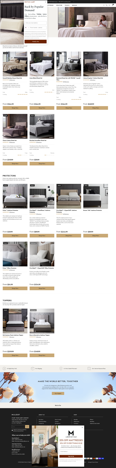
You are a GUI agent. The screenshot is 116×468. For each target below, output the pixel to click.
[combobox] (27, 27)
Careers (57, 421)
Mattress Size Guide (95, 423)
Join (27, 426)
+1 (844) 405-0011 (18, 445)
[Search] (109, 5)
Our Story (41, 419)
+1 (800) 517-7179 (15, 451)
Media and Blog (42, 421)
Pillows (67, 5)
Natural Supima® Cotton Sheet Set (93, 78)
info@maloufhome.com (20, 446)
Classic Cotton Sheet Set (10, 140)
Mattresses (50, 5)
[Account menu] (104, 5)
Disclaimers (57, 423)
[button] (74, 1)
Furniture (59, 5)
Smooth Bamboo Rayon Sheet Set (12, 78)
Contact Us (41, 423)
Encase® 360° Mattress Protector (92, 210)
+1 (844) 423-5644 (18, 439)
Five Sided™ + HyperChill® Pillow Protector (42, 268)
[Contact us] (106, 5)
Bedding (74, 5)
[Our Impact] (58, 393)
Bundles (76, 419)
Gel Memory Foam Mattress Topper (13, 335)
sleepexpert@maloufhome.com (22, 441)
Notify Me (35, 41)
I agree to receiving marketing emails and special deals (19, 430)
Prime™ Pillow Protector (9, 268)
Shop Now (15, 108)
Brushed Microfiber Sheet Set (38, 140)
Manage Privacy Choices (93, 462)
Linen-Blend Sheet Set (36, 78)
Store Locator (58, 419)
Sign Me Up (71, 456)
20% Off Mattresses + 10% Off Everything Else (59, 1)
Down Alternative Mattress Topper (40, 335)
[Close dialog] (82, 427)
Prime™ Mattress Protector (10, 210)
